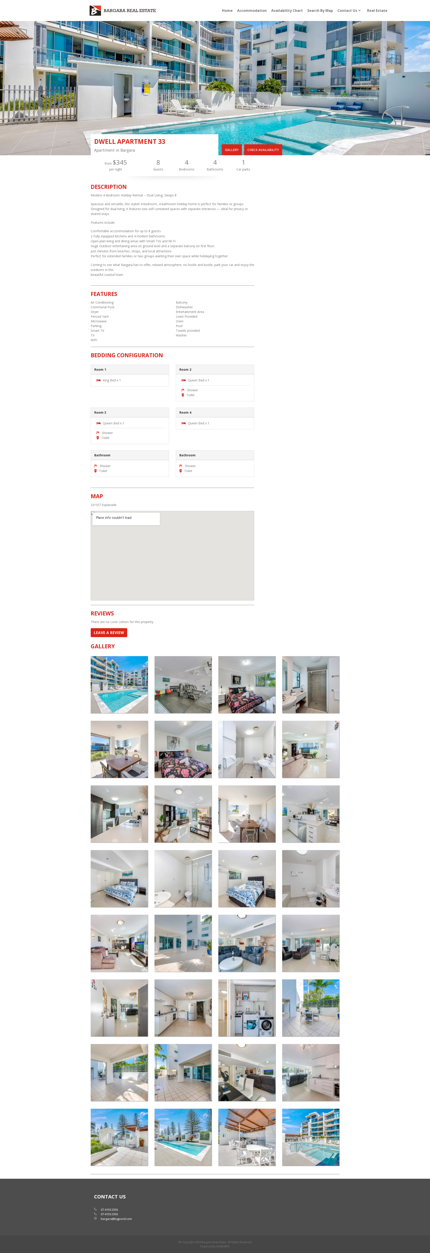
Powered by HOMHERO (215, 1246)
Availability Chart (287, 10)
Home (227, 10)
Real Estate (377, 10)
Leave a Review (109, 632)
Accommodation (252, 10)
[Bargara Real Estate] (123, 11)
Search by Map (320, 10)
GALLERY (232, 150)
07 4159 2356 (109, 1210)
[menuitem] (227, 11)
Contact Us (347, 10)
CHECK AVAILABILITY (263, 150)
